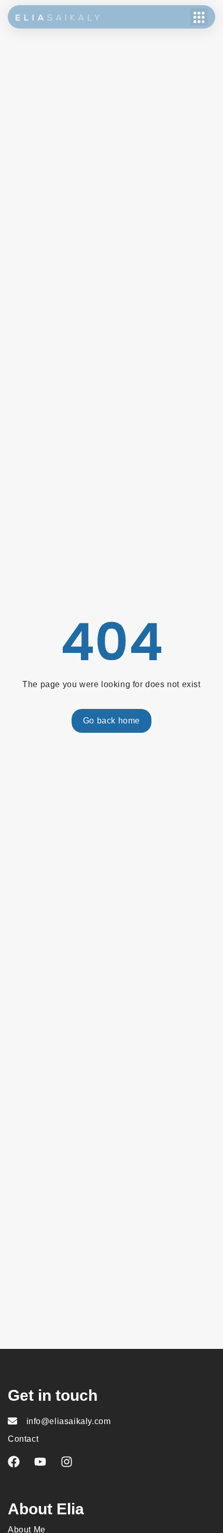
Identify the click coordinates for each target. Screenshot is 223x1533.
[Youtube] (40, 1462)
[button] (198, 16)
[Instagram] (67, 1462)
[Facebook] (14, 1462)
